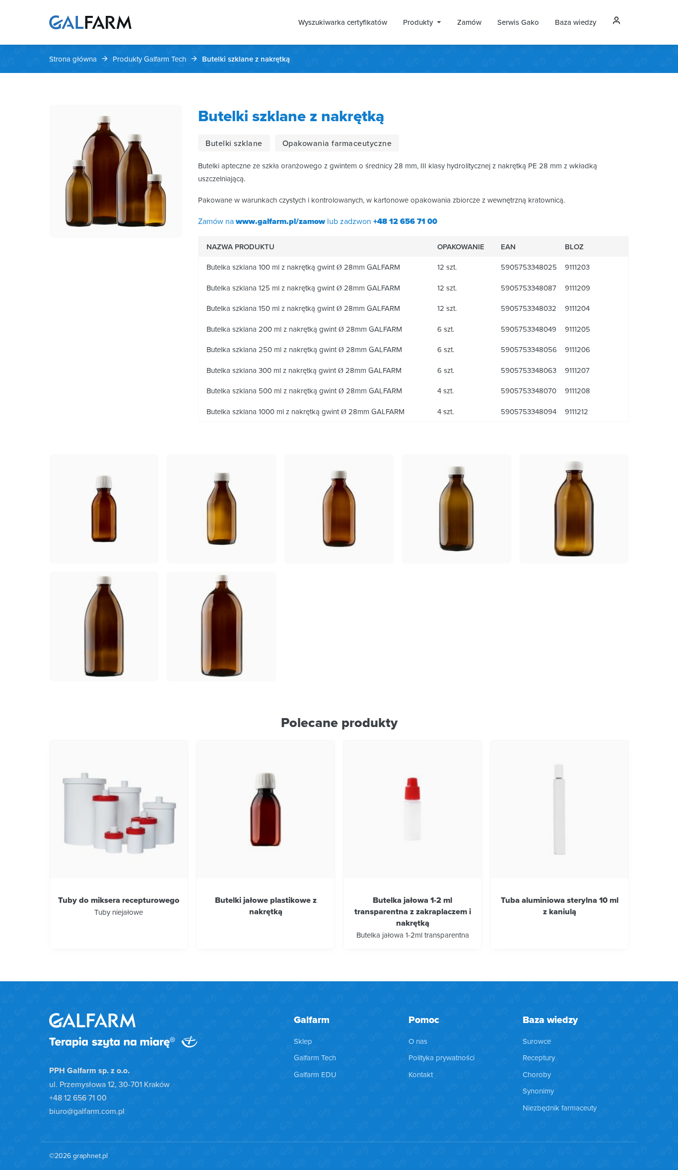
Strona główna (73, 59)
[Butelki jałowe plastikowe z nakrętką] (266, 809)
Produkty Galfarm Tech (149, 59)
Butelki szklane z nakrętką (291, 115)
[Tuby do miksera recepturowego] (119, 809)
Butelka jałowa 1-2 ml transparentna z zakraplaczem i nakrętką (412, 911)
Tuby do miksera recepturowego (119, 900)
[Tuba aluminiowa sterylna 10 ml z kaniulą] (559, 809)
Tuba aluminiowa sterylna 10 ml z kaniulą (559, 905)
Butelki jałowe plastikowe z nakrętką (266, 905)
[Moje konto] (616, 22)
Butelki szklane (234, 143)
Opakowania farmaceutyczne (337, 143)
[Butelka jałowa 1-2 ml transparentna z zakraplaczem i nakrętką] (412, 809)
